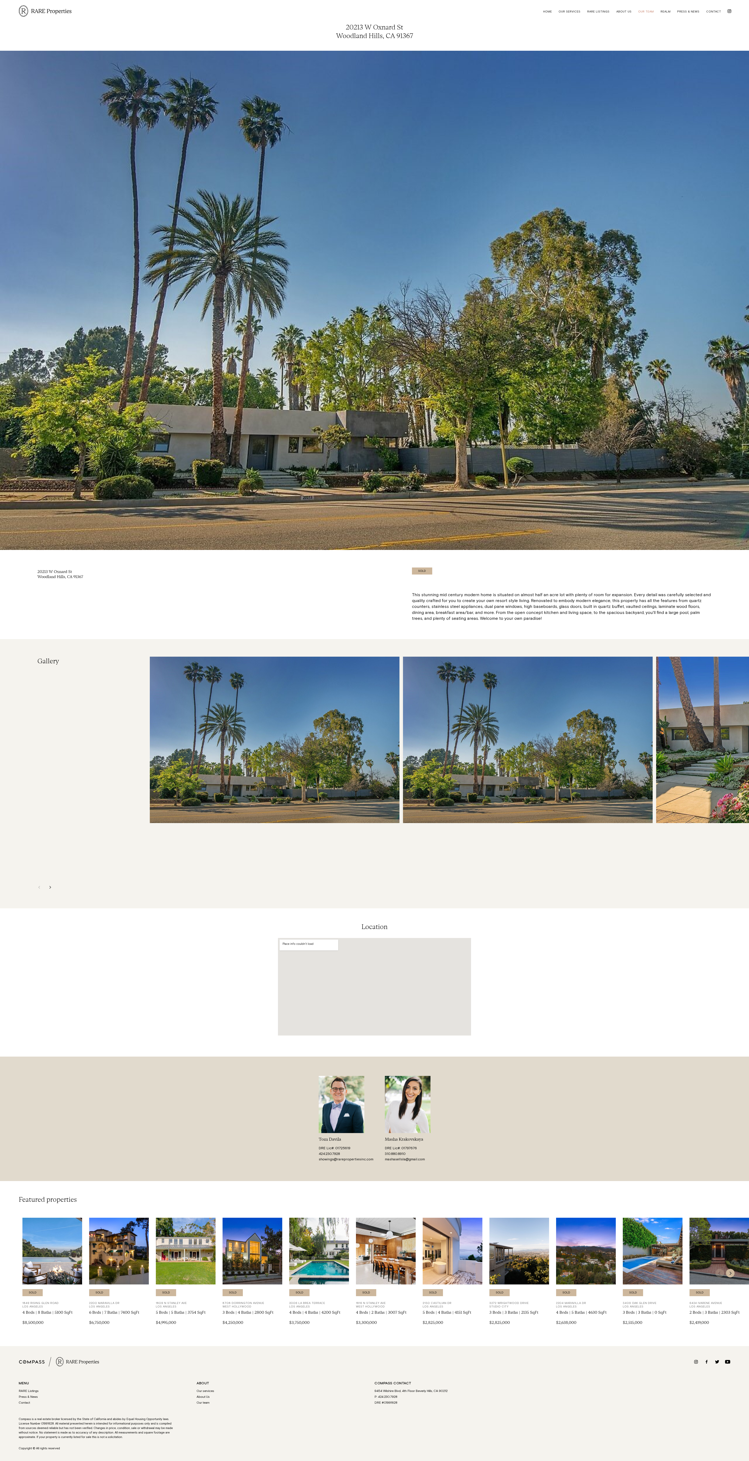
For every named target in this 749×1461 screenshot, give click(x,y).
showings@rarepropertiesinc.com (346, 1159)
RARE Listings (29, 1391)
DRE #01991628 (385, 1403)
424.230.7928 (329, 1154)
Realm (666, 11)
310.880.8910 (395, 1154)
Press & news (688, 11)
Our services (569, 11)
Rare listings (598, 11)
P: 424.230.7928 (385, 1397)
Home (547, 11)
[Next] (49, 887)
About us (624, 11)
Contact (713, 11)
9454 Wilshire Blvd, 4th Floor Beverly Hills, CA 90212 (411, 1391)
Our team (646, 11)
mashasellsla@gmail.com (405, 1159)
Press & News (28, 1397)
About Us (203, 1397)
